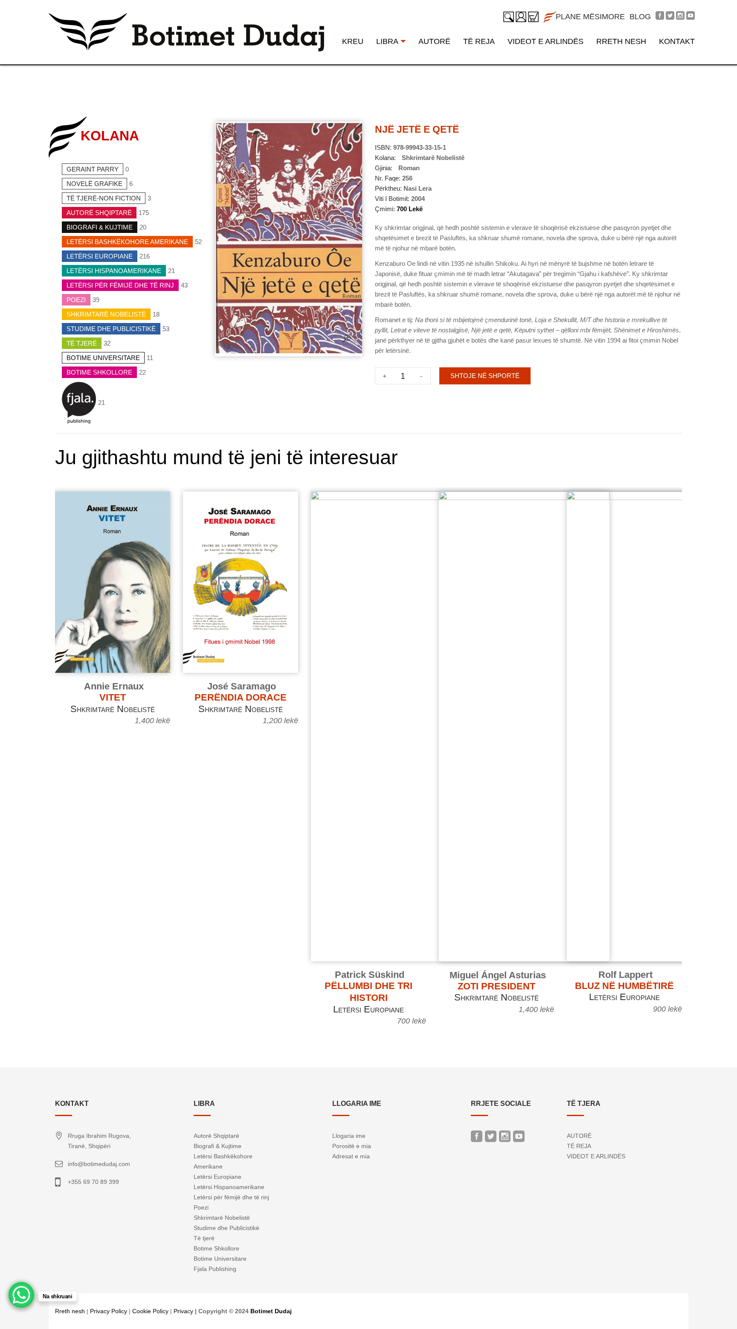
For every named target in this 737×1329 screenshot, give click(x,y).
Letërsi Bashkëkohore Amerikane (127, 241)
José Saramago (241, 686)
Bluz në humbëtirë (624, 985)
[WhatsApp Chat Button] (21, 1295)
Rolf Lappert (625, 974)
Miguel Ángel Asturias (498, 975)
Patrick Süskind (369, 974)
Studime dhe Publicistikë (111, 328)
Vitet (112, 697)
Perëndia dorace (240, 697)
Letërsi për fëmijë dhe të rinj (120, 285)
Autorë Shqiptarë (99, 212)
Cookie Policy (150, 1311)
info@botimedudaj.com (99, 1163)
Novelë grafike (94, 183)
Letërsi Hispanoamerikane (114, 270)
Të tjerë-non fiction (104, 198)
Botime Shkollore (99, 372)
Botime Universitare (103, 357)
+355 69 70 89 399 (93, 1181)
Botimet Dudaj (271, 1311)
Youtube (519, 1138)
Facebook (476, 1138)
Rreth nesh (70, 1311)
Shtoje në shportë (484, 375)
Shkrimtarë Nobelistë (106, 314)
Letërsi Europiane (100, 256)
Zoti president (496, 986)
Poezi (76, 299)
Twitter (490, 1138)
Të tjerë (82, 343)
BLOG (640, 16)
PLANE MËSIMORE (590, 16)
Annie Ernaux (114, 686)
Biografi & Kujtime (100, 227)
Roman (409, 168)
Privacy (183, 1311)
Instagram (505, 1138)
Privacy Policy (108, 1311)
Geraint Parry (93, 169)
